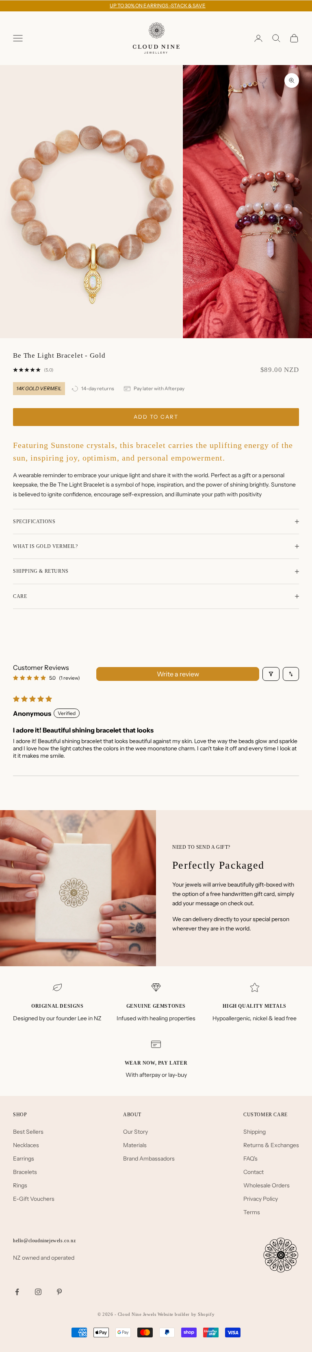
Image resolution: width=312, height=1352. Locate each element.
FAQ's (250, 1158)
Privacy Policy (260, 1198)
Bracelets (25, 1172)
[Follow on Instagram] (38, 1292)
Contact (253, 1172)
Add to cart (156, 416)
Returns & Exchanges (271, 1145)
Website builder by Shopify (186, 1314)
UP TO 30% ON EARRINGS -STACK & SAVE (158, 5)
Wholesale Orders (266, 1185)
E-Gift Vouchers (33, 1198)
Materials (135, 1145)
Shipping (254, 1131)
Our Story (135, 1131)
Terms (251, 1212)
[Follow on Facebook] (17, 1292)
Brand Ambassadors (149, 1158)
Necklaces (26, 1145)
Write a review (178, 674)
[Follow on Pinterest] (59, 1292)
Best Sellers (28, 1131)
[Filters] (271, 674)
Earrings (23, 1158)
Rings (20, 1185)
